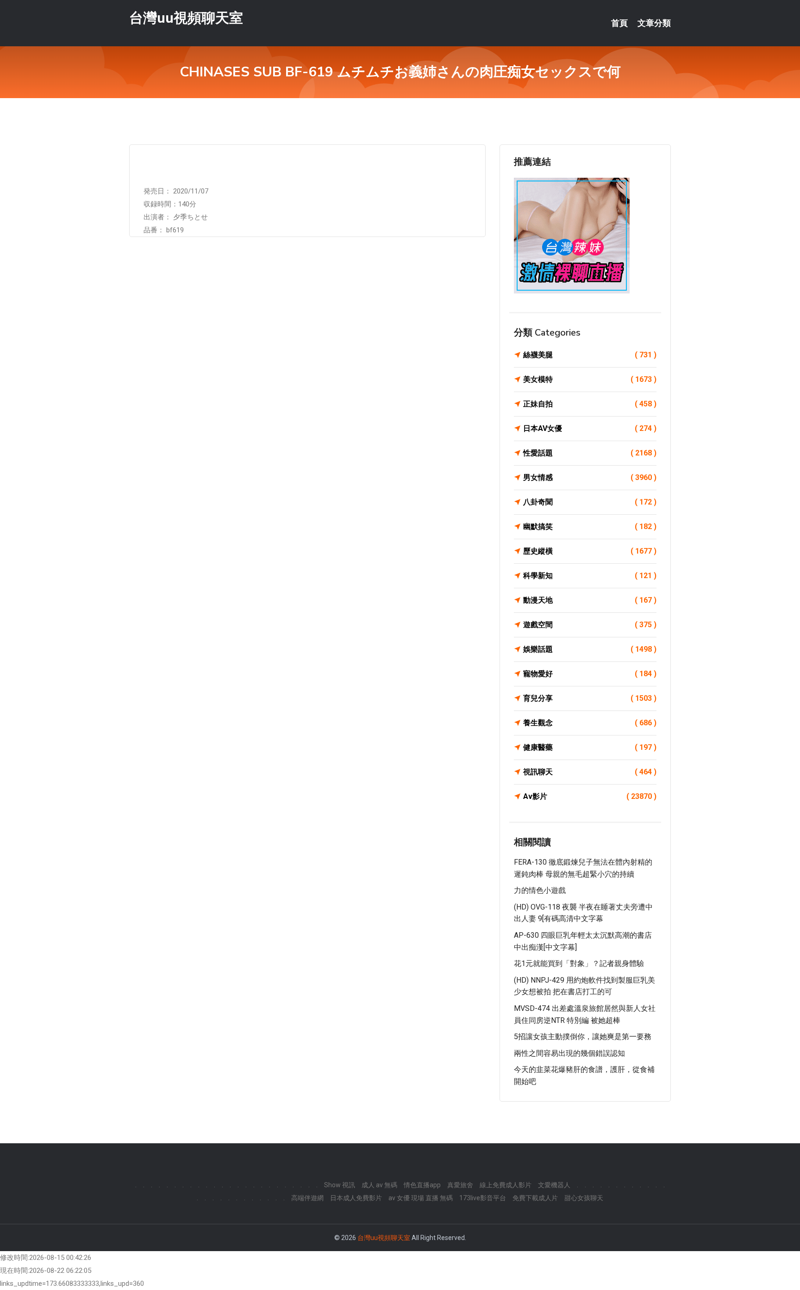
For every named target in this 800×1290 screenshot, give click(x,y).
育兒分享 (589, 698)
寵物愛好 (589, 673)
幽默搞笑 (589, 526)
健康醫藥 (589, 747)
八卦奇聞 (589, 502)
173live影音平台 (482, 1198)
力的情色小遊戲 (540, 890)
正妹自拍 (589, 403)
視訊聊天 (589, 771)
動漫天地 (589, 600)
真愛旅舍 (460, 1185)
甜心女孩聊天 (583, 1198)
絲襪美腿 (589, 354)
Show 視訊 (339, 1185)
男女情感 (589, 477)
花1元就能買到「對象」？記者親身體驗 (579, 963)
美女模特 (589, 379)
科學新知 (589, 575)
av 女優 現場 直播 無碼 (420, 1198)
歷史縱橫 (589, 551)
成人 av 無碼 (379, 1185)
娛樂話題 (589, 649)
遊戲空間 (589, 624)
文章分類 (654, 23)
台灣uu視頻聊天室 (186, 18)
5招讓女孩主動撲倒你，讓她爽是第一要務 (582, 1036)
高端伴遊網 (307, 1198)
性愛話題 (589, 453)
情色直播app (422, 1185)
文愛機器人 (554, 1185)
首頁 (619, 23)
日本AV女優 (589, 428)
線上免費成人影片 (505, 1185)
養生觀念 (589, 722)
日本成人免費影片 (356, 1198)
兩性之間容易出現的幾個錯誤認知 (569, 1053)
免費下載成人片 (535, 1198)
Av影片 (589, 796)
